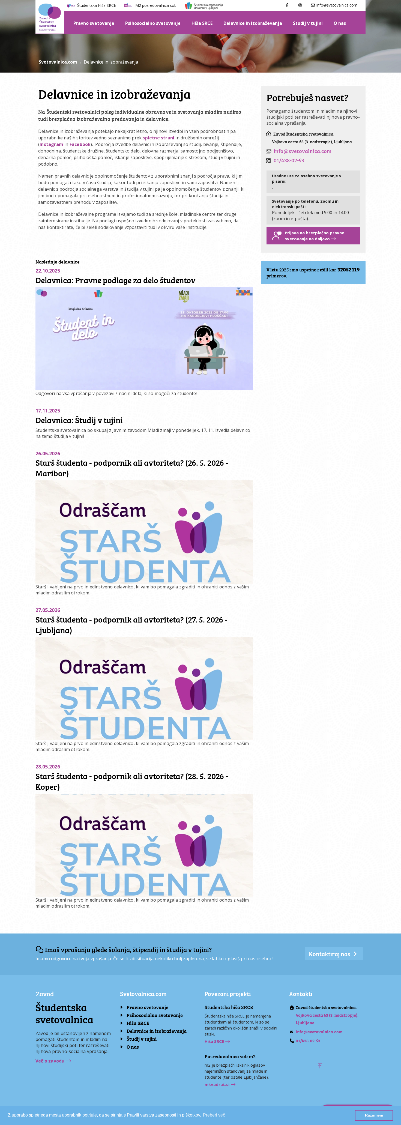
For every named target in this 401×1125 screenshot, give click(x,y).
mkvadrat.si (218, 1084)
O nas (340, 23)
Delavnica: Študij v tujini (79, 420)
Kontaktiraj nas (330, 953)
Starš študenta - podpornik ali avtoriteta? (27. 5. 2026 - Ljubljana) (131, 624)
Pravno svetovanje (93, 23)
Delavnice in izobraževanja (252, 23)
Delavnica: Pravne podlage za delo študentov (115, 280)
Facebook (80, 144)
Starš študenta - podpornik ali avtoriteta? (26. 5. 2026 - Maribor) (131, 467)
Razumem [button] (374, 1115)
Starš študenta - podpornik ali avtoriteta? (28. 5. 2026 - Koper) (131, 781)
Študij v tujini (308, 23)
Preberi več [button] (214, 1115)
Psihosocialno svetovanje (153, 23)
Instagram (51, 144)
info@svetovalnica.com (336, 5)
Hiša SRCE (202, 23)
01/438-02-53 (289, 160)
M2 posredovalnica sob (155, 5)
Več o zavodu (50, 1061)
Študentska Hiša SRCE (96, 5)
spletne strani (158, 138)
